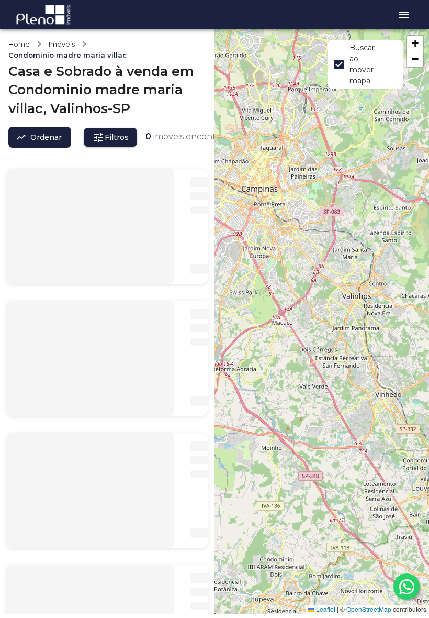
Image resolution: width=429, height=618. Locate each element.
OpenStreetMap (368, 608)
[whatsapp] (406, 586)
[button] (415, 43)
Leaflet (324, 608)
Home (19, 44)
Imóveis (62, 44)
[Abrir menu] (403, 14)
